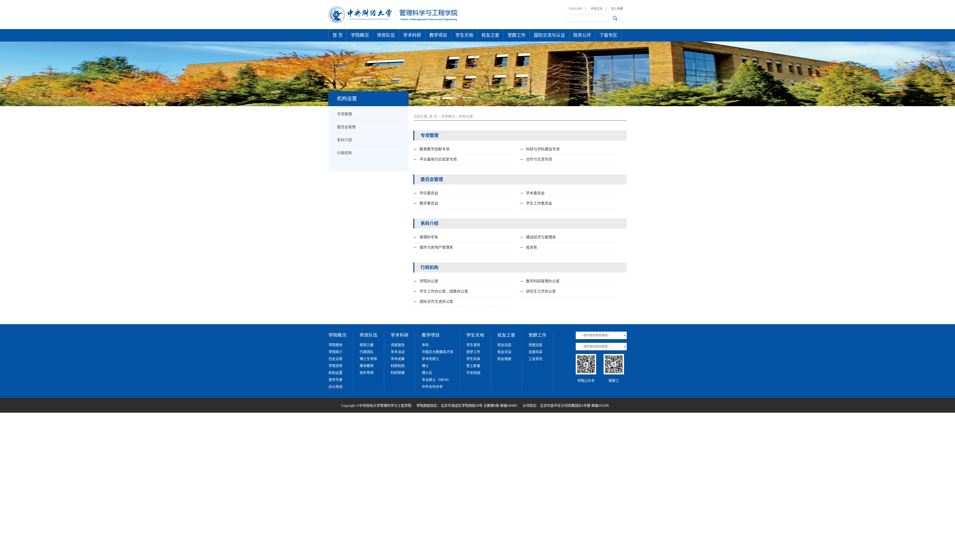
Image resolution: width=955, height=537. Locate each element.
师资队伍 (386, 35)
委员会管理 (346, 127)
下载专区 (608, 35)
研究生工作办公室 (541, 291)
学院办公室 (429, 281)
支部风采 (535, 352)
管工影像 (473, 366)
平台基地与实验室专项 (438, 159)
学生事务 (473, 345)
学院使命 (335, 345)
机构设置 (466, 116)
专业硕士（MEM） (436, 380)
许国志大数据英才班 (437, 352)
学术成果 (398, 359)
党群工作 (516, 35)
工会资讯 (535, 359)
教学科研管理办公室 (543, 281)
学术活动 (398, 352)
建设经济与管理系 (541, 237)
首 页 (338, 35)
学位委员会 (429, 193)
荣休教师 (367, 366)
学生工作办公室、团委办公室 (444, 291)
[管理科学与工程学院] (393, 22)
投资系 (531, 247)
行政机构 (344, 153)
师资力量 (367, 345)
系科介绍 (344, 140)
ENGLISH (575, 8)
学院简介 (335, 352)
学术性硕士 (430, 359)
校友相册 (504, 359)
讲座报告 (398, 345)
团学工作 (473, 352)
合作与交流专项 (539, 159)
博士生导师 (368, 359)
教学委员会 (429, 203)
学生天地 (464, 35)
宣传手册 (335, 380)
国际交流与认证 (549, 35)
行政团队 (367, 352)
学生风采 (473, 359)
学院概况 (360, 35)
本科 (425, 345)
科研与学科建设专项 (543, 149)
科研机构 (398, 366)
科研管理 (398, 373)
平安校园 (473, 373)
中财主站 (597, 8)
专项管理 (344, 114)
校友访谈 (504, 352)
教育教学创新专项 (434, 149)
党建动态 (535, 345)
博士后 (427, 373)
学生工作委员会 (539, 203)
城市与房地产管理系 (436, 247)
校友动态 (504, 345)
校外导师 (367, 373)
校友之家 (490, 35)
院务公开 (582, 35)
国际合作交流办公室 (436, 302)
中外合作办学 (432, 387)
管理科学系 (429, 237)
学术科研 (412, 35)
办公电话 (335, 387)
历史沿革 (335, 359)
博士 (425, 366)
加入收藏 (617, 8)
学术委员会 (535, 193)
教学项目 (438, 35)
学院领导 (335, 366)
